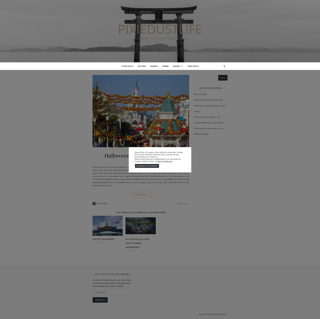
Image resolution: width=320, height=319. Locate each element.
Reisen (176, 66)
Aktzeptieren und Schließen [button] (147, 166)
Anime (165, 66)
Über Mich (193, 66)
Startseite (127, 66)
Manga (154, 66)
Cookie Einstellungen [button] (164, 161)
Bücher (142, 66)
